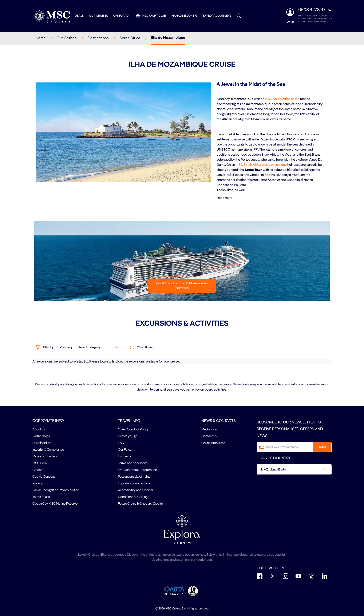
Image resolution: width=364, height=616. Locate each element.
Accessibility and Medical (135, 490)
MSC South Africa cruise (282, 99)
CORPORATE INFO (48, 421)
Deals (79, 15)
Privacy (37, 483)
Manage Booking (184, 15)
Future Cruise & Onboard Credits (140, 503)
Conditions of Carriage (133, 497)
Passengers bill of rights (134, 477)
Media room (209, 429)
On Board (120, 15)
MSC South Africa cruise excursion (260, 165)
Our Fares (124, 450)
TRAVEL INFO (129, 421)
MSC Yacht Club (154, 15)
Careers (37, 470)
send (322, 447)
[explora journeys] (182, 529)
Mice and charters (44, 456)
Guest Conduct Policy (133, 429)
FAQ (121, 443)
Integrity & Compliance (48, 450)
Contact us (209, 436)
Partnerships (41, 436)
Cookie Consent (43, 477)
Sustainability (41, 443)
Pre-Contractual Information (137, 470)
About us (38, 429)
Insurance (124, 456)
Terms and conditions (132, 463)
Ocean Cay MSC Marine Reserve (55, 503)
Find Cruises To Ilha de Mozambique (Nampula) (182, 286)
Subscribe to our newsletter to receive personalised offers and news (290, 429)
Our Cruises (98, 15)
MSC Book (39, 463)
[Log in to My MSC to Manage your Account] (290, 12)
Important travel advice (134, 483)
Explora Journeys (217, 15)
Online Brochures (213, 443)
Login (290, 21)
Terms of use (41, 497)
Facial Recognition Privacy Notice (55, 490)
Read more (225, 198)
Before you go (127, 436)
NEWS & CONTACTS (218, 421)
